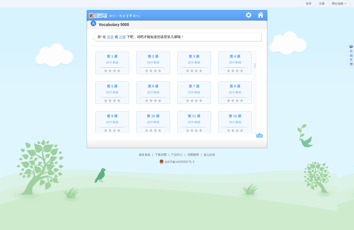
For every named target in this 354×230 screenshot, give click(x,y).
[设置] (248, 15)
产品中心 (177, 154)
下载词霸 (161, 154)
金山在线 (209, 154)
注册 (322, 3)
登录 (309, 3)
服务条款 (145, 154)
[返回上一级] (260, 15)
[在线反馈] (351, 55)
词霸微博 (193, 154)
